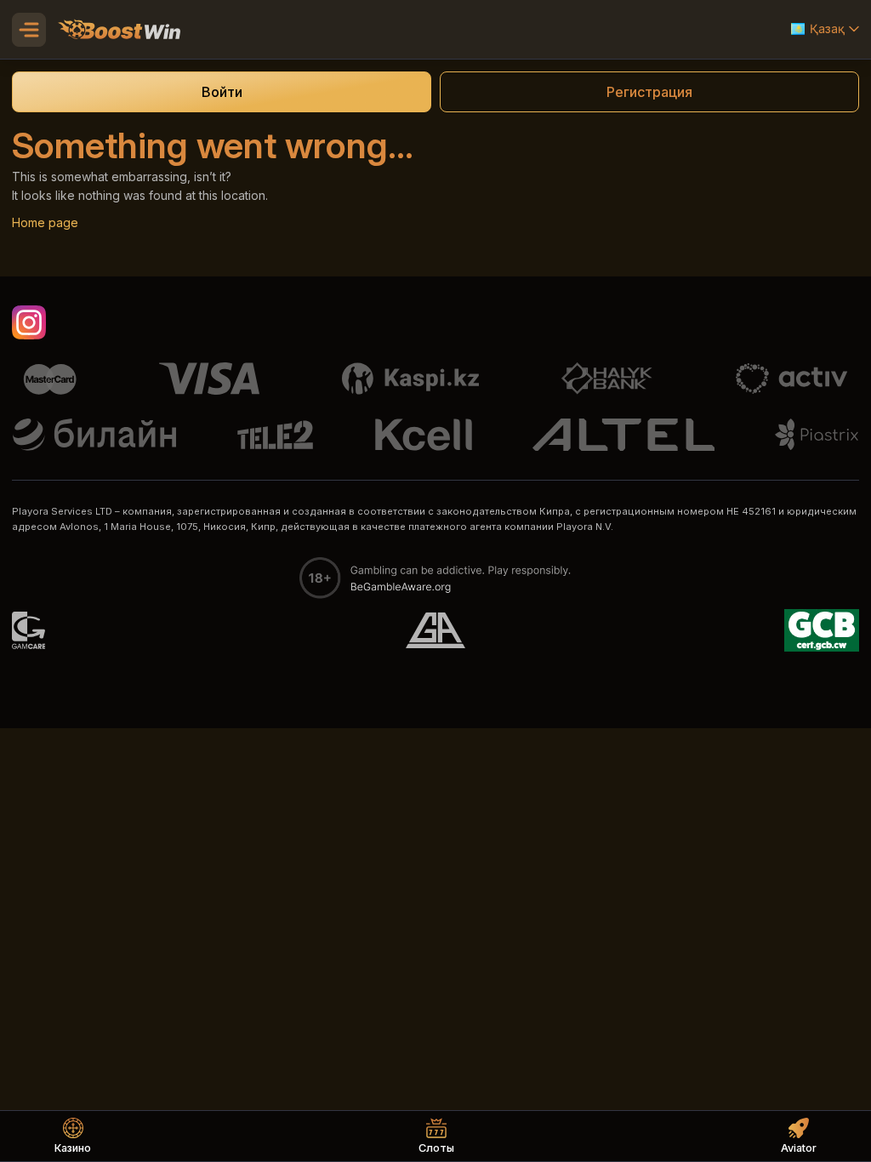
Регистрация (649, 91)
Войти (222, 91)
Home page (45, 222)
